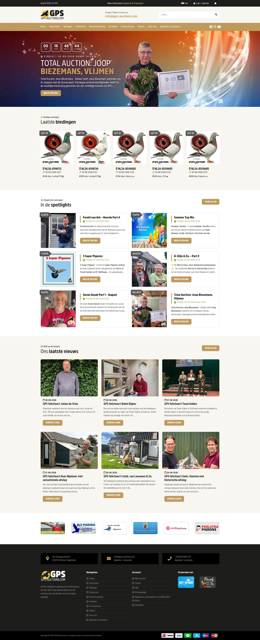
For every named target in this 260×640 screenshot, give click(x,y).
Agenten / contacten (123, 560)
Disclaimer (139, 605)
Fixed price (81, 26)
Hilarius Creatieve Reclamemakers (89, 635)
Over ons (152, 26)
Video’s (141, 26)
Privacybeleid (140, 592)
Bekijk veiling (90, 241)
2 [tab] (131, 104)
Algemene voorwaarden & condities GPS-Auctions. (151, 599)
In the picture (127, 26)
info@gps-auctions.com (121, 16)
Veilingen (67, 26)
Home (43, 26)
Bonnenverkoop (97, 26)
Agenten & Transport (170, 26)
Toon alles (211, 202)
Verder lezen (53, 423)
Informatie (54, 26)
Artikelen (113, 26)
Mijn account (140, 579)
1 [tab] (128, 104)
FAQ (137, 588)
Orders (138, 583)
